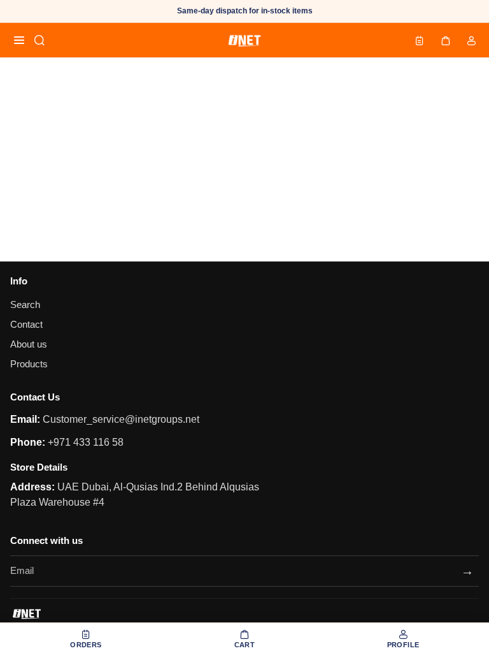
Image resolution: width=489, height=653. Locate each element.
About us (28, 344)
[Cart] (446, 40)
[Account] (471, 40)
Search (25, 305)
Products (29, 364)
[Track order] (420, 40)
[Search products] (39, 40)
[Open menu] (19, 40)
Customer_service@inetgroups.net (119, 419)
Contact (26, 324)
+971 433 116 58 (84, 442)
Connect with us (46, 540)
